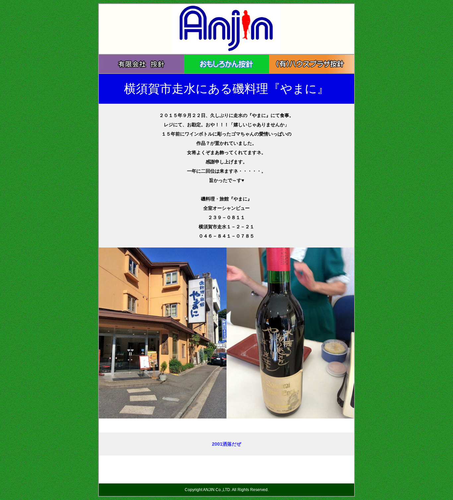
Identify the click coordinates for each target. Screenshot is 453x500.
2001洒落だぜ (226, 444)
